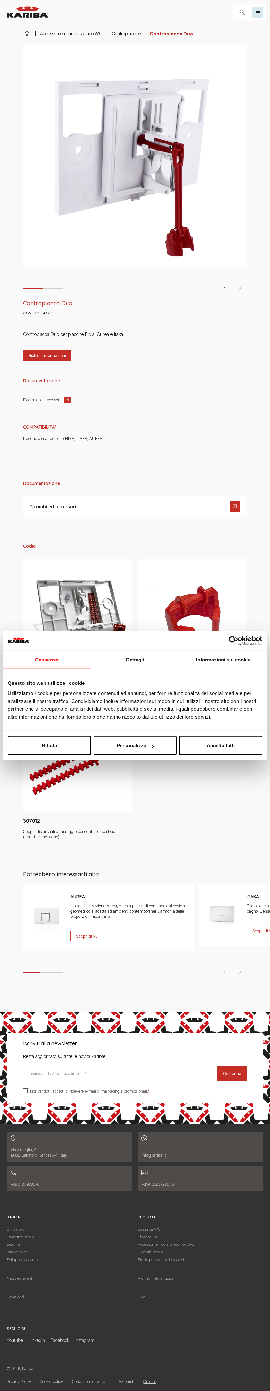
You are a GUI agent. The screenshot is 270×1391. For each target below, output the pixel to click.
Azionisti (126, 1381)
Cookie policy (51, 1381)
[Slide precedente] (224, 288)
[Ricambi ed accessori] (135, 506)
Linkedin (36, 1340)
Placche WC (148, 1236)
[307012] (77, 771)
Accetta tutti (221, 745)
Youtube (15, 1340)
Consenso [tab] (47, 659)
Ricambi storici (151, 1251)
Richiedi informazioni (156, 1278)
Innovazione (17, 1251)
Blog (142, 1296)
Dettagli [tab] (135, 659)
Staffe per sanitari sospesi (161, 1259)
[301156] (192, 625)
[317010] (77, 625)
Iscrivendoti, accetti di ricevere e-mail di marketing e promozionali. (89, 1091)
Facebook (59, 1340)
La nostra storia (21, 1236)
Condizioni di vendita (91, 1381)
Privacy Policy (19, 1381)
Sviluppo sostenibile (24, 1259)
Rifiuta (49, 745)
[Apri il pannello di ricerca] (242, 12)
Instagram (84, 1340)
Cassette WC (149, 1229)
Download (15, 1296)
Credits (149, 1381)
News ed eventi (20, 1278)
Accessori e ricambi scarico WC (71, 33)
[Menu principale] (257, 12)
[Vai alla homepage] (27, 12)
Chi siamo (15, 1229)
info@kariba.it (154, 1155)
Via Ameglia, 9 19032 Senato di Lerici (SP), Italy (39, 1153)
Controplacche (126, 33)
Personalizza (131, 745)
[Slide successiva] (240, 288)
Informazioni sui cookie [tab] (223, 659)
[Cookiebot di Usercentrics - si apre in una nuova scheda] (233, 640)
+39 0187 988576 (25, 1184)
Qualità (13, 1244)
